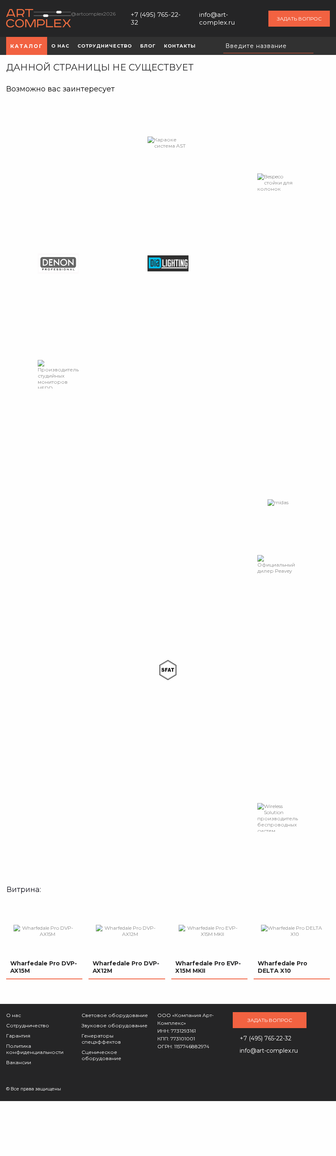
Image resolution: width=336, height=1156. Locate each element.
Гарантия (18, 1036)
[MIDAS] (278, 502)
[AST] (168, 143)
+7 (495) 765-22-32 (156, 18)
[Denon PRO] (58, 263)
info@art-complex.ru (217, 18)
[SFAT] (168, 670)
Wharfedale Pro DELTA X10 (282, 967)
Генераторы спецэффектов (101, 1039)
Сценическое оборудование (101, 1055)
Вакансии (18, 1062)
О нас (13, 1015)
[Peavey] (277, 564)
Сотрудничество (27, 1025)
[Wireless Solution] (277, 817)
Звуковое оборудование (115, 1025)
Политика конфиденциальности (35, 1049)
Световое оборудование (115, 1015)
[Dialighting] (168, 263)
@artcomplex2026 (93, 14)
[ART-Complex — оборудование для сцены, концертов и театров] (38, 18)
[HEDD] (58, 374)
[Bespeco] (277, 182)
